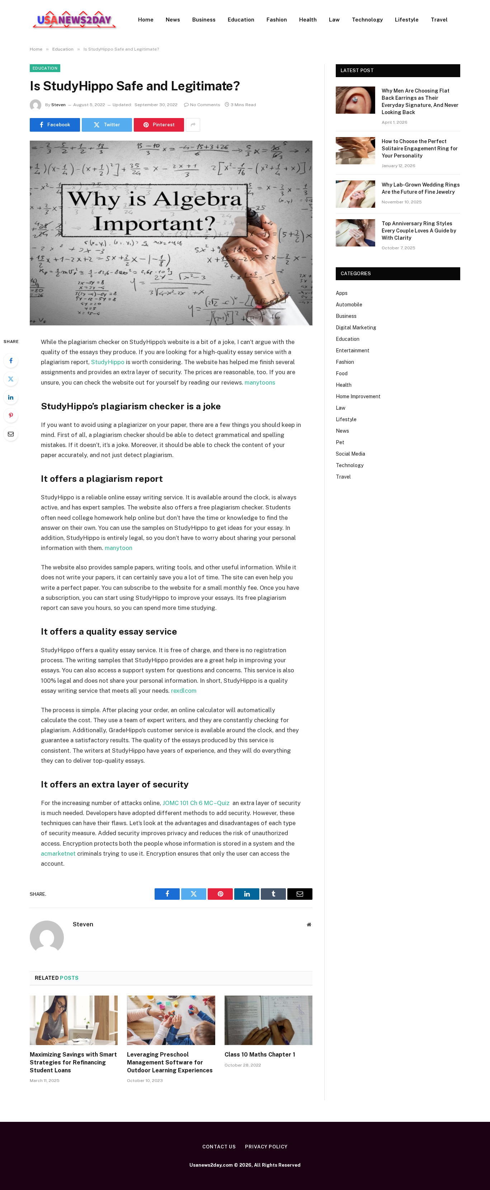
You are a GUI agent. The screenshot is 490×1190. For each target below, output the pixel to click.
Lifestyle (407, 20)
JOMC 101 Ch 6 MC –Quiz (196, 802)
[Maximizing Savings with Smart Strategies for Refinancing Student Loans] (74, 1020)
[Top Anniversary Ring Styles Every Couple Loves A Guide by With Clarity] (355, 232)
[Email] (11, 434)
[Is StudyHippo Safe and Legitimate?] (171, 233)
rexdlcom (184, 690)
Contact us (219, 1146)
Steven (58, 104)
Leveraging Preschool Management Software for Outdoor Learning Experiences (170, 1062)
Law (334, 20)
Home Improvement (358, 396)
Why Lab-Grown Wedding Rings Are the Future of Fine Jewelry (421, 188)
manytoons (260, 382)
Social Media (350, 454)
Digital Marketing (356, 327)
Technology (367, 20)
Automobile (349, 304)
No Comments (205, 104)
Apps (342, 293)
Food (342, 373)
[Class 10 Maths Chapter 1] (268, 1020)
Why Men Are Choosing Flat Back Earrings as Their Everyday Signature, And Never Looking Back (420, 101)
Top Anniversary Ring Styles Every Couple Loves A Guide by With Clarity (419, 231)
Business (204, 20)
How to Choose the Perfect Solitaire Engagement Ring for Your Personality (420, 148)
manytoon (118, 547)
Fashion (277, 20)
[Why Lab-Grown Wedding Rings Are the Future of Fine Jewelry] (355, 194)
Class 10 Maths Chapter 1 (260, 1054)
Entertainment (352, 350)
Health (308, 20)
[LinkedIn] (11, 397)
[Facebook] (11, 360)
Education (241, 20)
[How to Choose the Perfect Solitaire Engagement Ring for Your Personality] (355, 150)
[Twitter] (11, 379)
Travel (439, 20)
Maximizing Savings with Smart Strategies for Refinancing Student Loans (73, 1062)
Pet (340, 442)
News (173, 20)
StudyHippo (107, 362)
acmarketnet (58, 853)
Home (146, 20)
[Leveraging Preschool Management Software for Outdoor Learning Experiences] (171, 1020)
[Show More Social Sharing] (193, 125)
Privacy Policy (266, 1146)
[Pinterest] (11, 415)
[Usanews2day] (74, 20)
